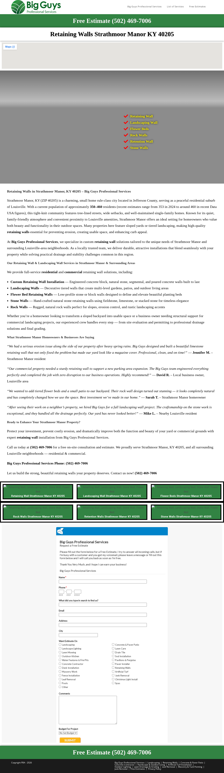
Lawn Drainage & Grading (146, 766)
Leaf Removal (168, 766)
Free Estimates (138, 768)
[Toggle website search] (211, 6)
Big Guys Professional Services (130, 762)
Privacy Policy (154, 768)
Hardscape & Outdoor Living (151, 764)
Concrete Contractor (125, 764)
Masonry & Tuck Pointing (190, 766)
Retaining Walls (170, 762)
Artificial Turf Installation (180, 764)
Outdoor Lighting (123, 766)
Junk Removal (121, 768)
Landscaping (154, 762)
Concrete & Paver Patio (192, 762)
